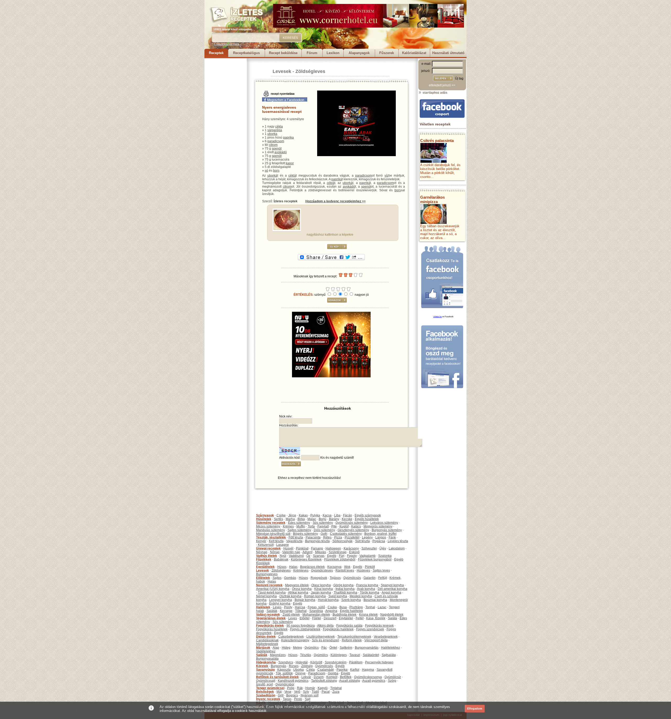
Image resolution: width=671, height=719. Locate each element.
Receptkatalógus (246, 53)
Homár (310, 688)
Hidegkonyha (266, 662)
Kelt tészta (276, 541)
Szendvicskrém (336, 662)
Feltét (360, 618)
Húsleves (363, 570)
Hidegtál (302, 662)
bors (276, 170)
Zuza (335, 692)
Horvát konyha (328, 600)
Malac (311, 519)
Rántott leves (345, 570)
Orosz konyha (302, 589)
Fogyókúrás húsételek (272, 629)
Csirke (281, 515)
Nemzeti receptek (269, 585)
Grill (281, 695)
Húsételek (263, 519)
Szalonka (385, 556)
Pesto (298, 699)
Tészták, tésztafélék (271, 537)
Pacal (326, 692)
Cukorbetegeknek (291, 636)
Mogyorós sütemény (378, 526)
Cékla (310, 670)
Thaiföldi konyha (345, 592)
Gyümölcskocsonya (368, 677)
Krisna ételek (368, 614)
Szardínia (316, 611)
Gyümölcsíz (393, 677)
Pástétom (355, 662)
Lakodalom (397, 548)
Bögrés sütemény (305, 534)
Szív (306, 692)
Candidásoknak (267, 640)
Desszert (330, 618)
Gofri (324, 534)
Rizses (294, 666)
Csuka (332, 607)
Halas (293, 567)
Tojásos (335, 578)
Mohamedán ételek (316, 614)
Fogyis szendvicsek (370, 629)
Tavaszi (354, 655)
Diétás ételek (266, 636)
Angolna (331, 611)
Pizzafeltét (352, 537)
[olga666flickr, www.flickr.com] (286, 229)
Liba (337, 515)
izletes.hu (437, 316)
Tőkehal (301, 611)
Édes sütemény (299, 523)
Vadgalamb (367, 556)
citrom (273, 145)
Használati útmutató (448, 53)
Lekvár (306, 677)
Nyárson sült (309, 695)
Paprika (342, 670)
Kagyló (323, 688)
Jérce (292, 515)
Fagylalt (323, 526)
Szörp (392, 681)
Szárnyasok (265, 515)
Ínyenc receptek (268, 699)
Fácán (347, 515)
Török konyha (369, 592)
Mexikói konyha (361, 596)
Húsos (281, 567)
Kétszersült (266, 545)
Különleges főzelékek (306, 559)
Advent (307, 552)
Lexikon (333, 53)
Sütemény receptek (270, 523)
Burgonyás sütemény (387, 530)
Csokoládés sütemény (346, 534)
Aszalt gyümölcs (373, 681)
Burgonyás (278, 666)
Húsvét (288, 548)
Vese (287, 692)
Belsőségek (265, 692)
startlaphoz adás (434, 92)
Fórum (312, 53)
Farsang (317, 548)
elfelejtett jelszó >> (442, 85)
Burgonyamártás (366, 647)
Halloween (333, 548)
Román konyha (315, 596)
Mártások (263, 647)
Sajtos (277, 578)
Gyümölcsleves (322, 570)
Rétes (327, 537)
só (266, 170)
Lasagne (282, 545)
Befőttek (345, 677)
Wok (347, 567)
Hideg (286, 647)
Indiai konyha (345, 589)
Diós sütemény (324, 530)
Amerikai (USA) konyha (272, 589)
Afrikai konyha (298, 592)
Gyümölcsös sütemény (352, 523)
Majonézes (278, 655)
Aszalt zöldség (349, 681)
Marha (290, 519)
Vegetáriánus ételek (271, 618)
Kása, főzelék (375, 618)
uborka (272, 134)
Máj (279, 692)
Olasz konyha (321, 585)
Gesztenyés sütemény (353, 530)
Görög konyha (343, 585)
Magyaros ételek (297, 585)
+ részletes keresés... (227, 43)
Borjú (322, 519)
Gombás (290, 578)
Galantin (370, 578)
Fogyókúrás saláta (349, 625)
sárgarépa (274, 130)
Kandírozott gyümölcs (293, 681)
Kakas (303, 515)
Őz (308, 556)
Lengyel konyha (280, 600)
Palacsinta (313, 537)
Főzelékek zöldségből (339, 559)
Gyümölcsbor (284, 684)
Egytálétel (346, 618)
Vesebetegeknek (386, 636)
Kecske (347, 519)
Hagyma (368, 670)
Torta (311, 526)
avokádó (280, 152)
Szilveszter (369, 548)
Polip (290, 688)
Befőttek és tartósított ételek (277, 677)
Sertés (278, 519)
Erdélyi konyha (279, 603)
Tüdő (315, 692)
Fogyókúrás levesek (379, 625)
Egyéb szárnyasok (368, 515)
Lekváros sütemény (384, 523)
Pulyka (315, 515)
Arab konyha (366, 589)
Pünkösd (302, 548)
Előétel (305, 618)
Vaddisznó (296, 556)
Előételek (263, 578)
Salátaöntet (371, 655)
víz (386, 175)
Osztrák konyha (290, 596)
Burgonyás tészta (317, 541)
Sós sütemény (323, 523)
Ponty (288, 607)
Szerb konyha (351, 600)
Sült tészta (362, 541)
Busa (343, 607)
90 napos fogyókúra (300, 625)
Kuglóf (344, 526)
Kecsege (286, 611)
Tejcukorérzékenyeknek (354, 636)
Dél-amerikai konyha (392, 589)
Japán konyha (321, 592)
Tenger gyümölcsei (270, 688)
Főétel (316, 618)
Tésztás (305, 655)
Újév (383, 548)
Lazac (382, 607)
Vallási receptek (268, 614)
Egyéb (331, 556)
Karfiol (354, 670)
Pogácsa (378, 541)
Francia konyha (367, 585)
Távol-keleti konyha (272, 592)
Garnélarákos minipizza (432, 199)
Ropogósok (319, 578)
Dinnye (300, 673)
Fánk (392, 537)
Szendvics (285, 662)
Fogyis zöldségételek (305, 629)
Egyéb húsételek (367, 519)
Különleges (339, 655)
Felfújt (382, 578)
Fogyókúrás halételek (338, 629)
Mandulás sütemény (270, 530)
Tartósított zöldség (324, 681)
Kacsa (327, 515)
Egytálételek (265, 567)
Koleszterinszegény (295, 640)
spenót (277, 148)
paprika (288, 137)
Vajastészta (294, 541)
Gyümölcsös (352, 578)
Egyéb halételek (351, 611)
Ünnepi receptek (268, 548)
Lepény (367, 537)
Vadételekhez (265, 651)
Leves (277, 607)
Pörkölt (370, 567)
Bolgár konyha (305, 600)
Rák (300, 688)
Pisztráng (356, 607)
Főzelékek (263, 559)
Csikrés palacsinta (437, 140)
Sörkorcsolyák (342, 541)
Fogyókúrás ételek (270, 625)
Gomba (333, 673)
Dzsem (319, 677)
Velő (297, 692)
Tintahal (336, 688)
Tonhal (370, 607)
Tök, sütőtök (284, 673)
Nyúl (283, 556)
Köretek (262, 666)
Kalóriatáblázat (414, 53)
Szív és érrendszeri (325, 640)
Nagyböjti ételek (391, 614)
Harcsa (300, 607)
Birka (301, 519)
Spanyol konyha (392, 585)
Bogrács (292, 695)
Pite (334, 526)
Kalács (356, 526)
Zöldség (307, 666)
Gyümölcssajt (265, 681)
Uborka (298, 670)
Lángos (380, 537)
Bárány (334, 519)
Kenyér (261, 541)
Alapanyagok (359, 53)
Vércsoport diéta (376, 640)
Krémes (288, 526)
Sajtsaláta (389, 655)
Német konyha (266, 596)
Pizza (338, 537)
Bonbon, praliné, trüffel (380, 534)
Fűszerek (386, 53)
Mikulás (320, 552)
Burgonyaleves (267, 574)
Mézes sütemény (268, 526)
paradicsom (275, 141)
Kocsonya (334, 567)
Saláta (392, 618)
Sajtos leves (381, 570)
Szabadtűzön (265, 695)
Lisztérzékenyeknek (320, 636)
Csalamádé (325, 670)
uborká (272, 175)
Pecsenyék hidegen (379, 662)
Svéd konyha (337, 596)
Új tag (459, 78)
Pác (324, 647)
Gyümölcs (312, 647)
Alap (276, 647)
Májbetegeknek (267, 644)
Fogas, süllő (316, 607)
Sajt (307, 699)
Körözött (316, 662)
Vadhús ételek (266, 556)
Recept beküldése (283, 53)
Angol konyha (391, 592)
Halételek (263, 607)
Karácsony (351, 548)
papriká (336, 179)
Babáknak (281, 559)
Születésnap (338, 552)
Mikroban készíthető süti (273, 534)
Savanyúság (265, 670)
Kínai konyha (323, 589)
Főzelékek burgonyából (375, 559)
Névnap (261, 552)
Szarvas (318, 556)
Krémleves (301, 570)
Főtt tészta (296, 537)
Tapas (287, 699)
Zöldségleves (310, 71)
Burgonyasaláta (267, 658)
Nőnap (275, 552)
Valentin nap (291, 552)
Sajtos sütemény (299, 530)
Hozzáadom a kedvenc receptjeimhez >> (335, 201)
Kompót (331, 677)
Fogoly (352, 556)
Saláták (272, 611)
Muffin (300, 526)
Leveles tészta (398, 541)
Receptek (216, 53)
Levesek (282, 71)
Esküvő (354, 552)
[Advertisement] (225, 137)
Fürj (341, 556)
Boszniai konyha (375, 600)
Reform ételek (352, 640)
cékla (279, 126)
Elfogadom (474, 708)
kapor (290, 163)
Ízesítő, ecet (264, 684)
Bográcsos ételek (312, 567)
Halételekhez (390, 647)
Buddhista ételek (344, 614)
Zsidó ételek (291, 614)
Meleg (297, 647)
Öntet (333, 647)
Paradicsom (316, 673)
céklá (292, 175)
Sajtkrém (346, 647)
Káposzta (284, 670)
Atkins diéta (325, 625)
